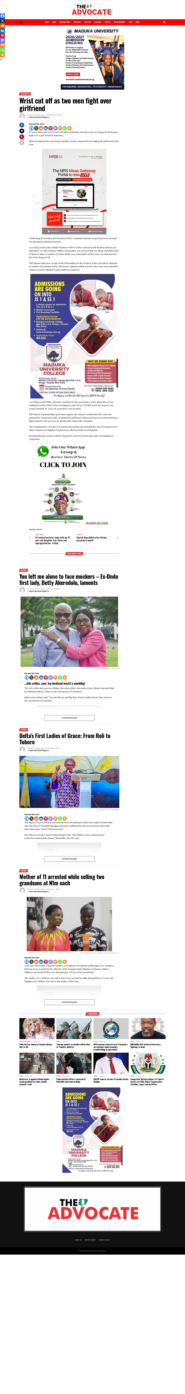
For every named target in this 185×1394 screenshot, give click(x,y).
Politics (87, 22)
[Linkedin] (46, 128)
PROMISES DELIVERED (97, 522)
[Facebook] (31, 128)
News (54, 22)
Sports (108, 22)
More (137, 22)
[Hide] (1, 60)
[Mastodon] (55, 128)
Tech (130, 22)
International (64, 22)
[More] (69, 128)
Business (97, 22)
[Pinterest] (50, 128)
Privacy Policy (104, 1240)
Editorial (77, 22)
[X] (36, 128)
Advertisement (90, 1240)
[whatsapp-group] (59, 471)
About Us (78, 1240)
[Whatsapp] (65, 128)
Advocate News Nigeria (39, 117)
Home (47, 22)
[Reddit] (41, 128)
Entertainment (119, 22)
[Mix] (60, 128)
